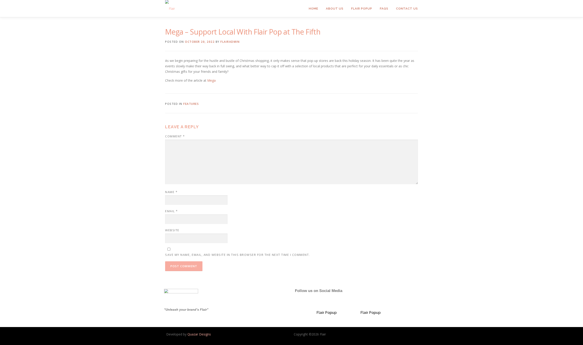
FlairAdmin (230, 42)
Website (172, 230)
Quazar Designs (199, 334)
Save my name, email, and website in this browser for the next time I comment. (237, 255)
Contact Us (407, 8)
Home (313, 8)
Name (171, 192)
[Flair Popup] (326, 305)
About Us (334, 8)
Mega (211, 80)
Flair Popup (361, 8)
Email (171, 211)
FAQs (384, 8)
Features (191, 104)
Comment (175, 136)
